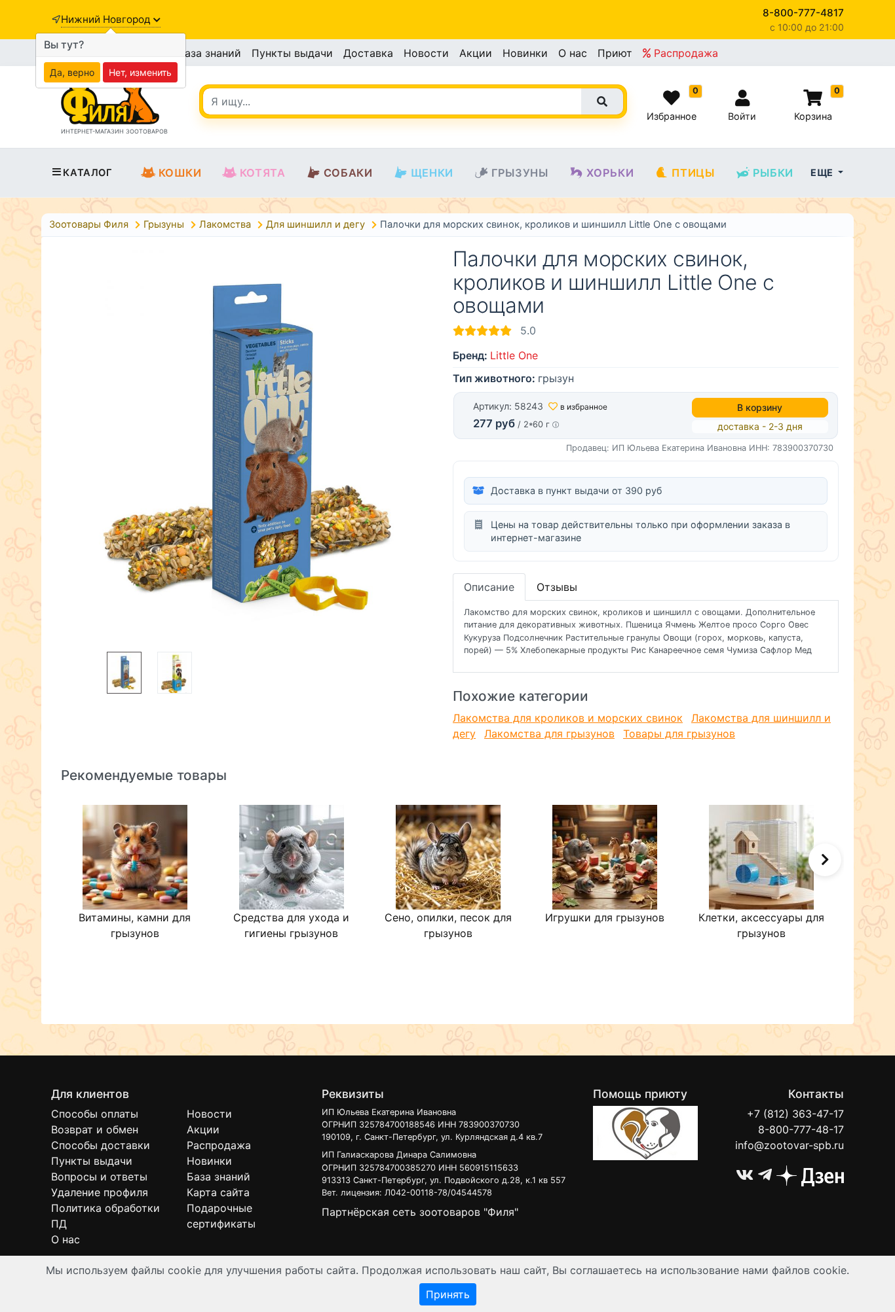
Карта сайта (218, 1192)
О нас (572, 53)
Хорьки (610, 172)
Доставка (368, 53)
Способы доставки (100, 1145)
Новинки (525, 53)
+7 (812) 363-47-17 (795, 1113)
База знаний (209, 53)
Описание (489, 587)
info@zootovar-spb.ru (789, 1145)
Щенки (432, 172)
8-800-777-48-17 (801, 1129)
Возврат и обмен (94, 1129)
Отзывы (557, 587)
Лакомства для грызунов (549, 733)
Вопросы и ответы (99, 1176)
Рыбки (773, 172)
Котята (263, 172)
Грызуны (519, 172)
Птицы (693, 172)
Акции (475, 53)
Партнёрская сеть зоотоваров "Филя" (420, 1211)
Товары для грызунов (679, 733)
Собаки (348, 172)
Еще (822, 172)
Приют (615, 53)
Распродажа (684, 53)
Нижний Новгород (107, 19)
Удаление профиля (99, 1192)
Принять (448, 1294)
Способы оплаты (94, 1113)
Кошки (180, 172)
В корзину (759, 407)
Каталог (87, 173)
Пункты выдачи (292, 53)
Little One (514, 355)
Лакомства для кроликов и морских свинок (568, 717)
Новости (426, 53)
